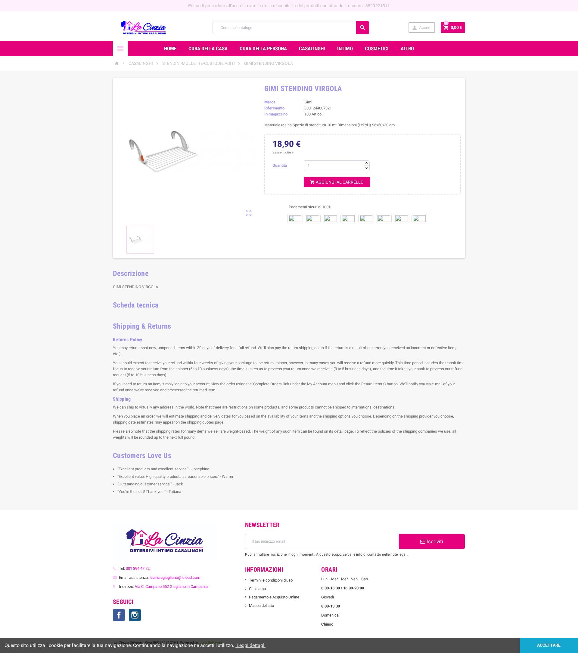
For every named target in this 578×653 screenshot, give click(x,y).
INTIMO (345, 49)
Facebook (119, 615)
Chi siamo (257, 588)
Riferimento (274, 108)
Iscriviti (434, 541)
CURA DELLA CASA (208, 49)
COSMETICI (377, 49)
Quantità (279, 165)
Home (170, 49)
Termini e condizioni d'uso (271, 580)
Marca (269, 102)
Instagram (135, 615)
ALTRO (407, 49)
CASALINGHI (312, 49)
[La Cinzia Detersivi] (143, 27)
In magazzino (275, 114)
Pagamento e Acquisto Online (274, 597)
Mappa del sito (261, 605)
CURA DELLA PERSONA (263, 49)
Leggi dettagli (250, 645)
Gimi (308, 102)
